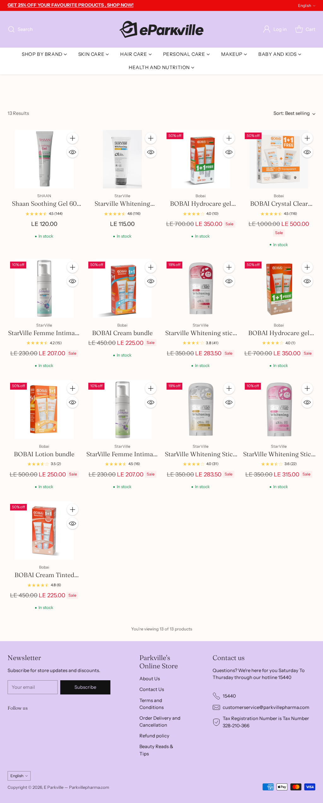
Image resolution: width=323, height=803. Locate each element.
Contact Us (151, 689)
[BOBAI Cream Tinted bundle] (44, 530)
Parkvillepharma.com (89, 787)
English (304, 5)
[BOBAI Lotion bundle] (44, 409)
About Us (149, 679)
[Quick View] (72, 152)
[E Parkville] (161, 29)
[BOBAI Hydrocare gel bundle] (200, 159)
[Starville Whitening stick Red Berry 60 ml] (200, 288)
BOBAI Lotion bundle (44, 454)
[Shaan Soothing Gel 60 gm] (44, 159)
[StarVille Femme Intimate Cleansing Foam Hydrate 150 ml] (44, 288)
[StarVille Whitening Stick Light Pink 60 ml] (278, 409)
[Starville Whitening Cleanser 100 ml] (122, 159)
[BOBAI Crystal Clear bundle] (278, 159)
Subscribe (85, 687)
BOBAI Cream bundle (122, 333)
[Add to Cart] (72, 138)
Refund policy (154, 736)
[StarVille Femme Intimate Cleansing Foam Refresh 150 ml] (122, 409)
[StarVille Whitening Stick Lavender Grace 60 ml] (200, 409)
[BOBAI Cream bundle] (122, 288)
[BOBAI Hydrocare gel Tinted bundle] (278, 288)
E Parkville (53, 787)
